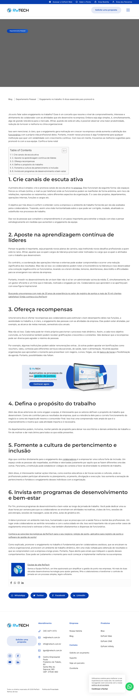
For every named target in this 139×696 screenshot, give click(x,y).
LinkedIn (81, 595)
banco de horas (107, 352)
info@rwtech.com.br (52, 644)
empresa (78, 188)
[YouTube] (10, 662)
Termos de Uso (12, 692)
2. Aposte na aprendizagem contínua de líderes (34, 158)
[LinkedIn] (18, 662)
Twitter (40, 595)
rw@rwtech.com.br (51, 637)
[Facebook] (11, 583)
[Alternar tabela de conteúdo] (63, 150)
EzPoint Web (106, 636)
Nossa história (76, 631)
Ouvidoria (74, 668)
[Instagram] (19, 583)
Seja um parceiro (77, 663)
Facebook (60, 595)
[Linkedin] (22, 583)
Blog (10, 99)
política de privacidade (100, 685)
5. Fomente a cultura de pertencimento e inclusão (35, 168)
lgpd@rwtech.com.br (52, 650)
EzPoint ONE (106, 641)
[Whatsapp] (15, 583)
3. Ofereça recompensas (23, 161)
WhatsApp (20, 595)
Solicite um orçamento (79, 653)
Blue (103, 631)
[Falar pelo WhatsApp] (129, 686)
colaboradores (70, 459)
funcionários (14, 134)
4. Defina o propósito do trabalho (27, 164)
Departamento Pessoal (26, 99)
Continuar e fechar (100, 689)
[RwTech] (18, 10)
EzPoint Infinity (107, 646)
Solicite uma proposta (106, 10)
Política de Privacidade (50, 689)
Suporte (73, 658)
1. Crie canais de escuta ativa (25, 154)
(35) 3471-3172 (50, 631)
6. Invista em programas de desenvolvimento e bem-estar (39, 171)
